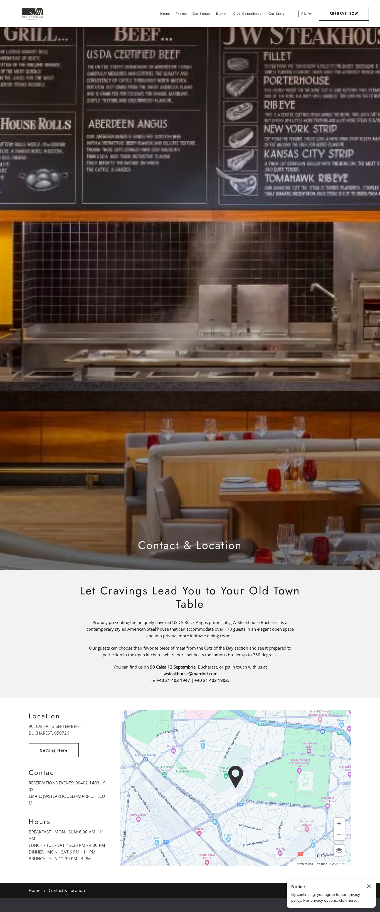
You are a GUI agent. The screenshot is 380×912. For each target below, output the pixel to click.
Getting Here (54, 750)
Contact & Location (190, 545)
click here (347, 900)
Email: (35, 796)
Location (44, 716)
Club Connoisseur (248, 13)
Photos (181, 13)
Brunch (222, 13)
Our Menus (202, 13)
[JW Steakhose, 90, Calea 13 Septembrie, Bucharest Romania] (32, 14)
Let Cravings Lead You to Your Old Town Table (190, 597)
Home (165, 13)
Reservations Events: (51, 783)
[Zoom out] (339, 834)
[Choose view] (339, 850)
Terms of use (304, 863)
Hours (40, 821)
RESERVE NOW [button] (344, 13)
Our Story (276, 13)
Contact (43, 772)
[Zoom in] (339, 823)
